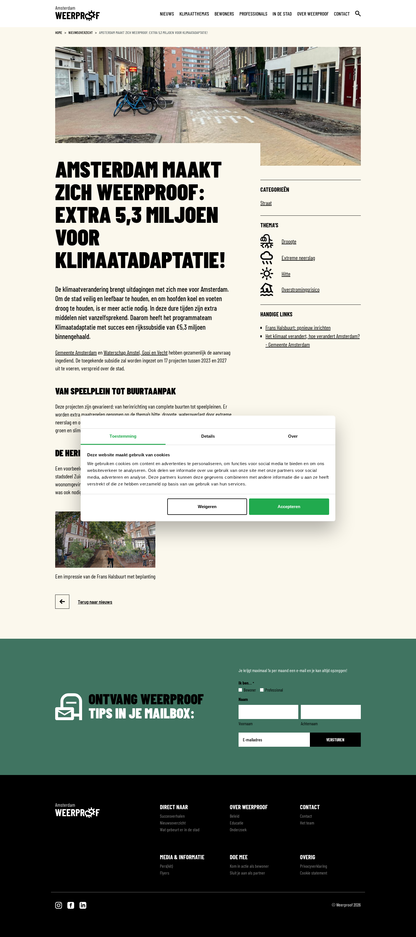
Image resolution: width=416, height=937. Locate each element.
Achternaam (309, 723)
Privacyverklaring (313, 866)
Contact (342, 13)
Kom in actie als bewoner (249, 866)
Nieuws (167, 13)
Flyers (164, 872)
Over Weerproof (313, 13)
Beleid (234, 816)
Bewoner (245, 689)
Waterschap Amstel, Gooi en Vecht (136, 352)
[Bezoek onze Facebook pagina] (71, 904)
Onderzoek (238, 829)
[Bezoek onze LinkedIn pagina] (83, 904)
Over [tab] (293, 436)
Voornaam (246, 723)
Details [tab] (208, 436)
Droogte (289, 241)
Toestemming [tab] (123, 436)
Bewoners (224, 13)
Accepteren (289, 506)
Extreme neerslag (298, 257)
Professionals (253, 13)
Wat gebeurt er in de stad (180, 829)
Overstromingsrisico (300, 289)
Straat (266, 202)
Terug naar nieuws (95, 601)
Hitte (286, 273)
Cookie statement (313, 872)
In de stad (282, 13)
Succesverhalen (172, 816)
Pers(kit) (166, 866)
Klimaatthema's (194, 13)
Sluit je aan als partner (247, 872)
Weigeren (207, 506)
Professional (269, 689)
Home (58, 32)
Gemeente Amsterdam (76, 352)
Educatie (236, 822)
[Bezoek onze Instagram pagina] (59, 904)
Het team (307, 822)
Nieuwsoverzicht (80, 32)
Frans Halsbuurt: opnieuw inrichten (298, 327)
